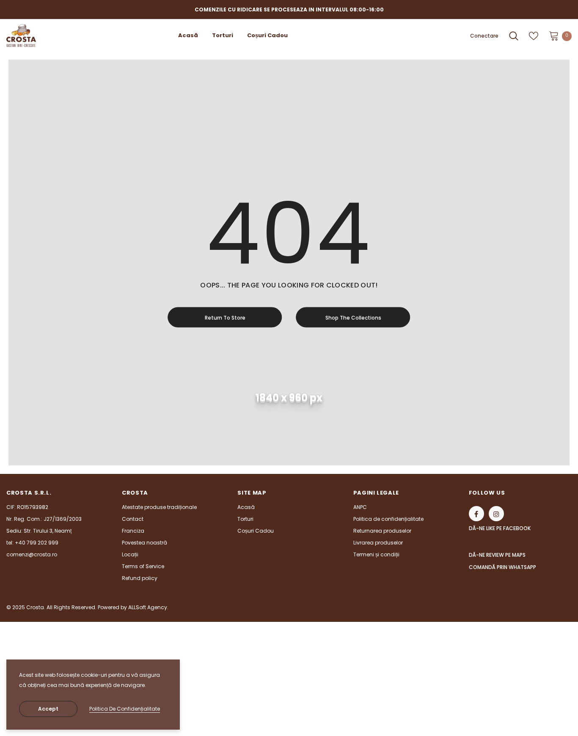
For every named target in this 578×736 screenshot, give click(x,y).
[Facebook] (476, 513)
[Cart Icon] (554, 35)
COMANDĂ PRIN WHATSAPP (502, 567)
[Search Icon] (513, 36)
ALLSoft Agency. (148, 607)
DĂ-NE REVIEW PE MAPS (497, 554)
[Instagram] (496, 513)
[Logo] (21, 35)
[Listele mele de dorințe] (533, 36)
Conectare (484, 35)
